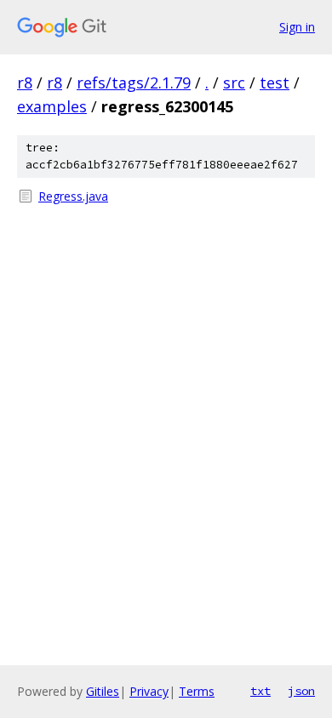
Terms (197, 691)
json (301, 690)
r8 (24, 82)
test (274, 82)
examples (52, 106)
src (234, 82)
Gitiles (102, 691)
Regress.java (73, 196)
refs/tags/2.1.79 (134, 82)
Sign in (297, 27)
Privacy (149, 691)
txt (260, 690)
